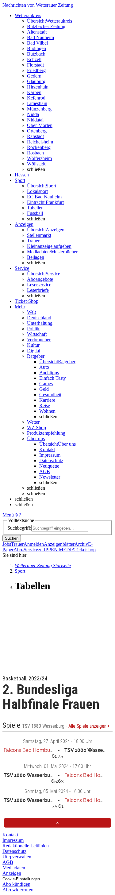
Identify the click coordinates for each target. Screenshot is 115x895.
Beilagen (35, 257)
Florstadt (35, 64)
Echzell (34, 59)
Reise (44, 405)
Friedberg (36, 70)
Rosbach (35, 152)
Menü (8, 514)
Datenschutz (51, 460)
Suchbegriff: (19, 528)
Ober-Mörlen (39, 125)
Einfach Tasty (52, 378)
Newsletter (49, 477)
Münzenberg (39, 108)
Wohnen (47, 411)
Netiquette (49, 466)
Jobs (6, 544)
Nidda (33, 114)
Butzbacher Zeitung (46, 26)
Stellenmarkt (39, 235)
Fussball (35, 213)
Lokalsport (37, 191)
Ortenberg (37, 130)
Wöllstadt (36, 163)
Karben (34, 92)
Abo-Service (25, 549)
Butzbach (36, 53)
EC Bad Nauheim (44, 196)
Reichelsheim (40, 141)
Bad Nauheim (40, 37)
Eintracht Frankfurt (45, 202)
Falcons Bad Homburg (29, 750)
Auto (44, 367)
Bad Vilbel (37, 42)
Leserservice (39, 284)
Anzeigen (11, 873)
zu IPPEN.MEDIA (56, 549)
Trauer (33, 240)
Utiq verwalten (16, 856)
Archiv (81, 544)
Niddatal (35, 119)
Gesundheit (50, 394)
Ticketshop (85, 549)
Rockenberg (39, 147)
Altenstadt (37, 31)
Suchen (11, 538)
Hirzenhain (37, 86)
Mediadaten (13, 867)
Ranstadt (35, 136)
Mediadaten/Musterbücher (52, 251)
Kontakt (47, 449)
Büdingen (36, 48)
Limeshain (37, 103)
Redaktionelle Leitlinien (25, 845)
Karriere (47, 400)
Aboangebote (40, 279)
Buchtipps (49, 372)
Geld (44, 389)
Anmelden (34, 544)
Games (46, 383)
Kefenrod (36, 97)
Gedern (34, 75)
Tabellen (35, 207)
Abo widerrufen (17, 889)
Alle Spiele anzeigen (88, 726)
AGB (44, 471)
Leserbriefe (38, 290)
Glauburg (36, 81)
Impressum (49, 455)
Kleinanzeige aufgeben (49, 246)
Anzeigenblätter (59, 544)
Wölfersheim (39, 158)
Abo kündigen (16, 884)
